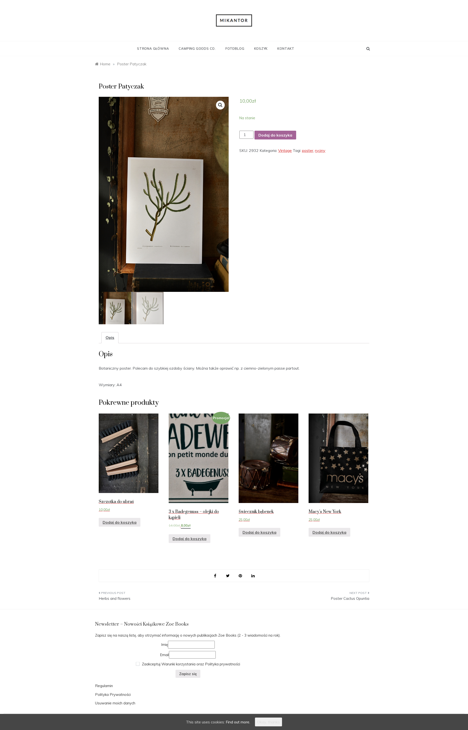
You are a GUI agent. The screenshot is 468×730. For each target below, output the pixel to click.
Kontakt (285, 48)
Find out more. (238, 722)
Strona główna (153, 48)
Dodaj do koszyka (275, 135)
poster (307, 150)
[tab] (109, 337)
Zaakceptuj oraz (190, 664)
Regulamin (104, 685)
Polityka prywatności (222, 664)
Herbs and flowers (114, 598)
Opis (110, 337)
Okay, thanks (268, 722)
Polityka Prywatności (113, 694)
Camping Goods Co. (197, 48)
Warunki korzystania (178, 664)
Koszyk (261, 48)
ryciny (320, 150)
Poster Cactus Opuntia (350, 598)
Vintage (285, 150)
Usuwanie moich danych (115, 703)
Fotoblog (234, 48)
